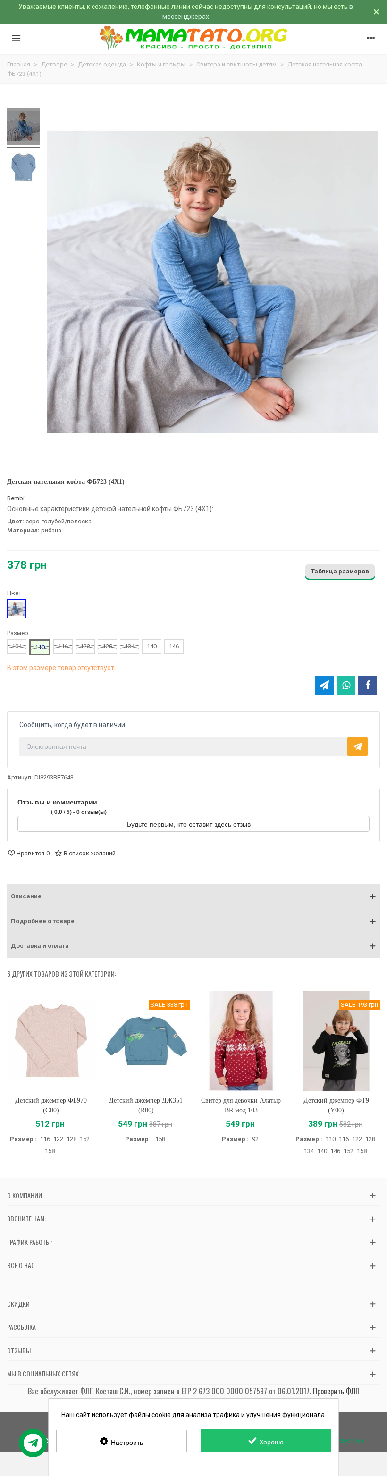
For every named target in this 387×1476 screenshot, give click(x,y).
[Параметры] (371, 38)
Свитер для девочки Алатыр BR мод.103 (241, 1105)
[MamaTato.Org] (193, 37)
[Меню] (16, 38)
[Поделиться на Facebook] (367, 685)
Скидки (18, 1304)
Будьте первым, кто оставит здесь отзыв (189, 824)
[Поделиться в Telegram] (324, 685)
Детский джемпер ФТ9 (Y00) (336, 1105)
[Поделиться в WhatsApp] (346, 685)
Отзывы (19, 1350)
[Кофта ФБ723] (23, 128)
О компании (24, 1195)
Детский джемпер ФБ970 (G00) (51, 1105)
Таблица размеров (340, 571)
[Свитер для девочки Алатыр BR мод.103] (241, 1041)
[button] (193, 896)
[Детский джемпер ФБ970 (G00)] (51, 1041)
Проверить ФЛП (336, 1391)
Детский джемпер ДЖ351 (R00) (146, 1105)
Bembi (16, 498)
